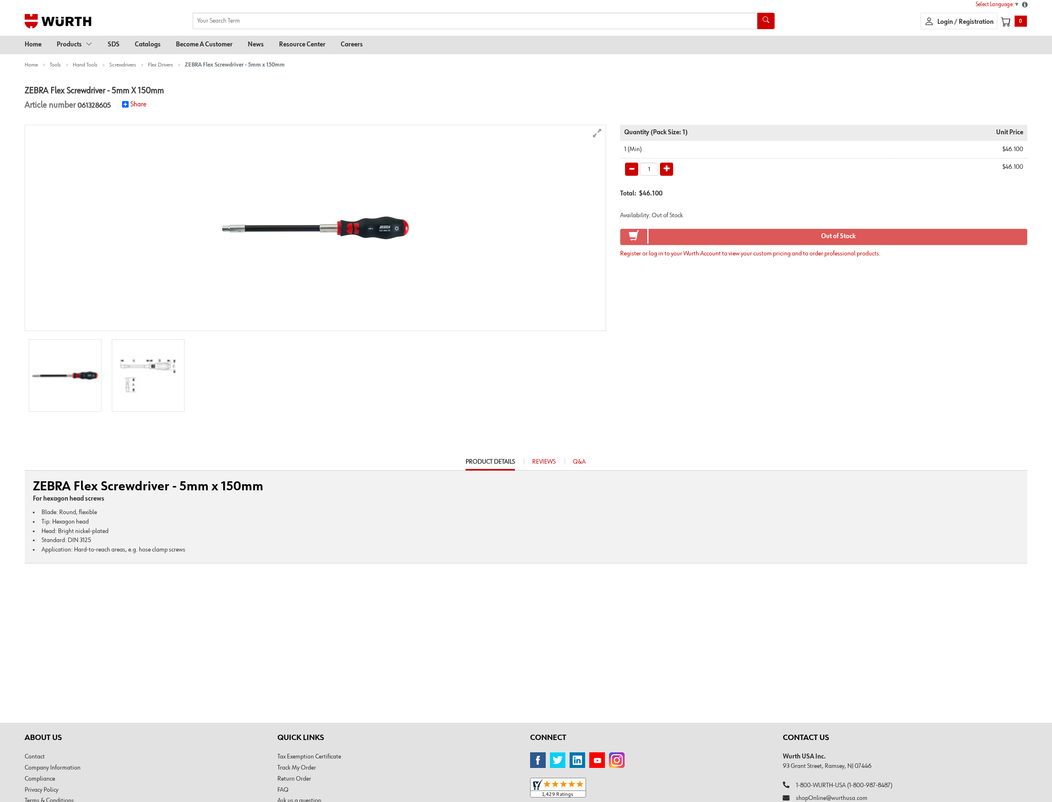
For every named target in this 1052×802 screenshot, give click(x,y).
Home (33, 44)
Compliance (40, 779)
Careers (352, 44)
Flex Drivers (160, 65)
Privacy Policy (41, 790)
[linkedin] (577, 760)
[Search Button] (766, 21)
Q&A (579, 462)
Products (69, 44)
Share (138, 104)
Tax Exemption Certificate (309, 757)
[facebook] (538, 760)
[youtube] (597, 760)
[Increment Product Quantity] (666, 169)
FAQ (282, 790)
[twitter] (557, 760)
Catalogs (148, 44)
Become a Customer (204, 44)
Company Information (53, 768)
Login (945, 22)
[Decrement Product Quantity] (631, 169)
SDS (114, 44)
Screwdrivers (122, 65)
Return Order (294, 779)
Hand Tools (85, 65)
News (256, 44)
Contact (35, 757)
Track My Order (296, 768)
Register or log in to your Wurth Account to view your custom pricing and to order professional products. (750, 253)
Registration (976, 22)
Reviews (544, 462)
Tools (55, 65)
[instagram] (617, 760)
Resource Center (302, 44)
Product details (490, 464)
